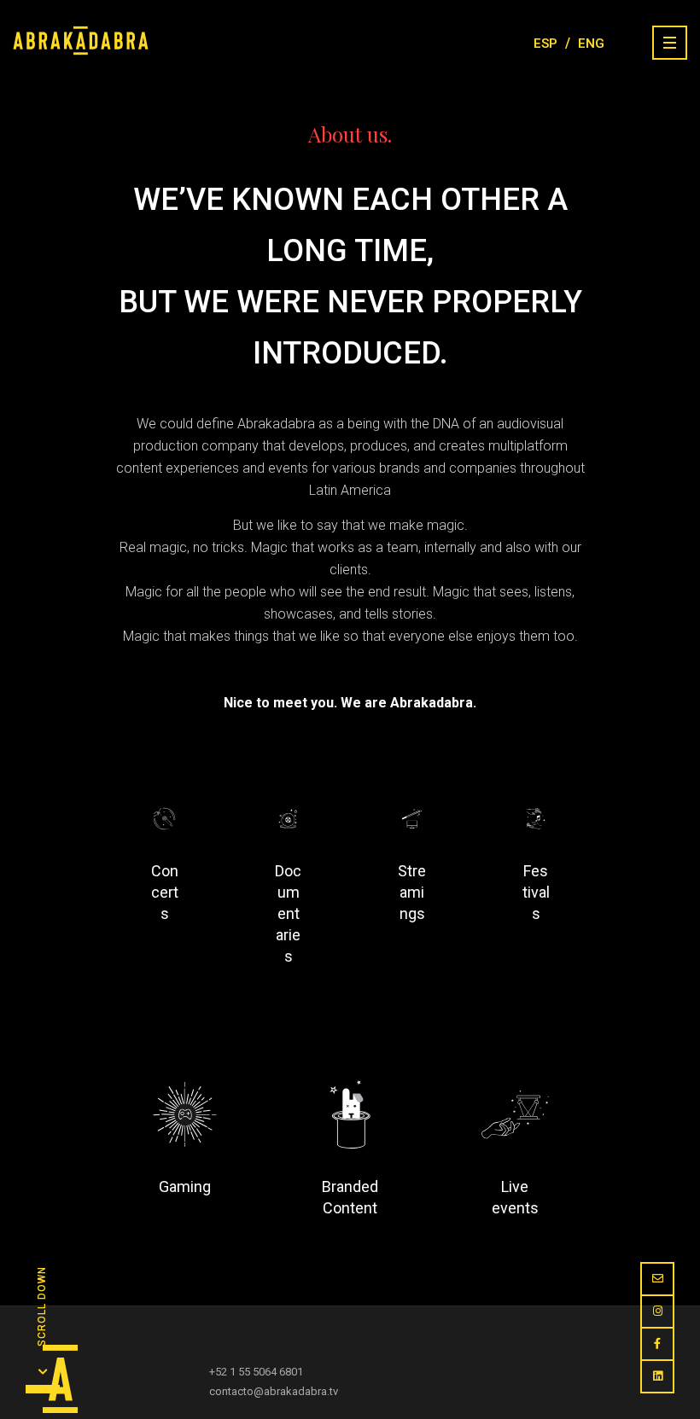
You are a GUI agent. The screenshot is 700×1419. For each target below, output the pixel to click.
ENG (591, 43)
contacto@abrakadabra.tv (273, 1391)
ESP (545, 43)
